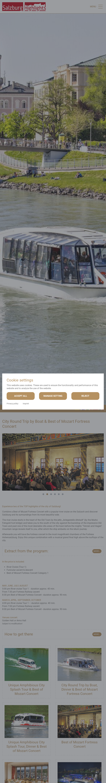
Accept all (20, 396)
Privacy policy (12, 403)
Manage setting (52, 396)
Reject (85, 396)
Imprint (26, 403)
